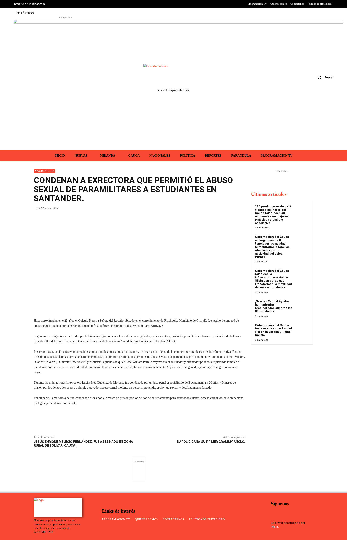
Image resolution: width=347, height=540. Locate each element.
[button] (324, 77)
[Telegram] (231, 208)
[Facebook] (281, 78)
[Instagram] (290, 78)
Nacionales (45, 170)
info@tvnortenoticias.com (29, 4)
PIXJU (275, 527)
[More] (241, 208)
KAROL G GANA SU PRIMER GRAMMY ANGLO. (211, 442)
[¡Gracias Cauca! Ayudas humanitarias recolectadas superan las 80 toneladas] (302, 306)
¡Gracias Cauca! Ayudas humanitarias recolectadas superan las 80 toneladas (273, 306)
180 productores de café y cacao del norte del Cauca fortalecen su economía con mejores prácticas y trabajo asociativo (273, 215)
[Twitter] (300, 78)
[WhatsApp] (204, 208)
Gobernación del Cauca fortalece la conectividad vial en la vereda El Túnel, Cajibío (273, 330)
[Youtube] (309, 78)
